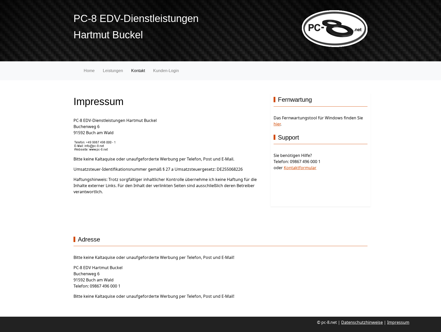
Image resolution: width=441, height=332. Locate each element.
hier (277, 124)
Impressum (398, 322)
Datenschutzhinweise (362, 322)
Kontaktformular (300, 167)
